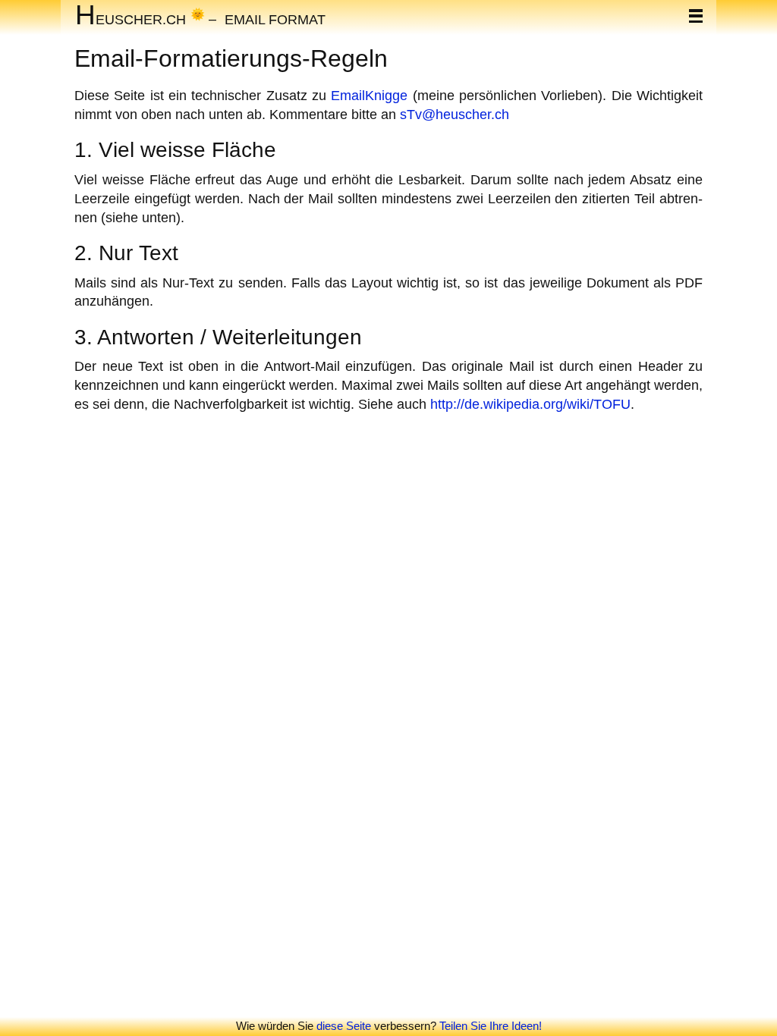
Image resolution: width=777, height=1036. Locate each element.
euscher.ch (130, 18)
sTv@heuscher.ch (454, 114)
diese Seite (343, 1025)
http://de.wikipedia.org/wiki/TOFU (530, 404)
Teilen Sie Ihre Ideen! (490, 1025)
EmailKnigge (369, 95)
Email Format (275, 19)
